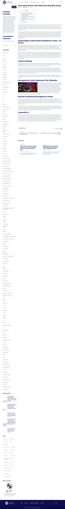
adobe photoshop (5, 109)
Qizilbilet (4, 315)
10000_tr (4, 62)
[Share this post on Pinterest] (60, 129)
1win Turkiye (5, 84)
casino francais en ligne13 (7, 178)
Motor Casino (13, 447)
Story (4, 342)
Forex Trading (5, 224)
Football (4, 221)
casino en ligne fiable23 (6, 163)
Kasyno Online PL (5, 246)
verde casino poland (6, 367)
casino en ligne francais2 (7, 168)
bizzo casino (5, 136)
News (3, 278)
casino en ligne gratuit (6, 173)
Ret (3, 320)
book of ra (4, 141)
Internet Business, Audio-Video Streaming (9, 236)
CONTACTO (42, 503)
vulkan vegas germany (6, 374)
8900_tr (4, 104)
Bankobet (4, 126)
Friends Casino (6, 444)
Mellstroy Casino (6, 447)
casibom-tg (4, 151)
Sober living (4, 337)
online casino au (5, 290)
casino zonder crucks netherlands (8, 198)
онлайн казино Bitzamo (7, 470)
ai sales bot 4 (5, 114)
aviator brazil (5, 121)
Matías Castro (20, 7)
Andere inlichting (25, 15)
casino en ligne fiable (6, 158)
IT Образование (5, 241)
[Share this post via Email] (61, 129)
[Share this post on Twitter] (57, 129)
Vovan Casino (5, 372)
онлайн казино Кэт (6, 473)
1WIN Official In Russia (6, 82)
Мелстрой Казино (12, 455)
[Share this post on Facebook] (55, 129)
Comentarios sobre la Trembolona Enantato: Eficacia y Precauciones (11, 414)
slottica (4, 335)
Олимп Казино (6, 462)
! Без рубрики (5, 52)
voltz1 (4, 369)
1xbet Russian (5, 92)
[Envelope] (10, 496)
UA (3, 357)
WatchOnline (5, 377)
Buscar (4, 5)
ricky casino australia (6, 325)
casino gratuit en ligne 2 (6, 183)
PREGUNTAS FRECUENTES (34, 503)
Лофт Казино (6, 455)
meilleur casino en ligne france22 (8, 256)
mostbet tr (4, 263)
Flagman (4, 219)
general (4, 231)
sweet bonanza (5, 347)
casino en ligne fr (5, 166)
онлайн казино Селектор (7, 476)
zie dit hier (20, 24)
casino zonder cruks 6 (6, 203)
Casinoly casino (5, 205)
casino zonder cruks (6, 200)
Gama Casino (5, 226)
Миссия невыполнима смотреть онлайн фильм (8, 459)
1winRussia (4, 89)
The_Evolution (5, 352)
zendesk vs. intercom (6, 379)
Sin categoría (29, 7)
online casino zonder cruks (7, 293)
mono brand (5, 258)
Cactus (4, 146)
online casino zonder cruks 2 (7, 295)
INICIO (22, 503)
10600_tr (4, 72)
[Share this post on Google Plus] (58, 129)
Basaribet (4, 129)
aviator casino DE (5, 124)
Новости (4, 384)
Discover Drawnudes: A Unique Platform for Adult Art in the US (11, 430)
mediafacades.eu (5, 253)
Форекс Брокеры (5, 389)
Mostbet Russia (5, 261)
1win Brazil (4, 77)
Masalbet (4, 251)
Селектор (11, 462)
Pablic (4, 300)
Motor (4, 268)
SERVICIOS (26, 503)
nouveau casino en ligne (6, 283)
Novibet (4, 288)
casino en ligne (5, 156)
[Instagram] (8, 496)
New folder (4, 273)
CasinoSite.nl (24, 21)
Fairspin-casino (5, 214)
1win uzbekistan (5, 87)
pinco (4, 305)
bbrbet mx (4, 131)
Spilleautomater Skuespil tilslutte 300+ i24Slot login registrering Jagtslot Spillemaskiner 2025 (50, 147)
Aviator (4, 119)
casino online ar (5, 193)
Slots (4, 332)
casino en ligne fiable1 (6, 161)
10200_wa (4, 67)
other (4, 298)
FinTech (4, 216)
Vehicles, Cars (5, 362)
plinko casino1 (5, 310)
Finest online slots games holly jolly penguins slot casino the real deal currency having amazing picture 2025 (28, 147)
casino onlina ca (5, 188)
